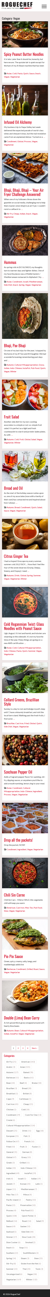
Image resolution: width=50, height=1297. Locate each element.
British (26, 1093)
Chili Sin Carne (14, 895)
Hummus (10, 262)
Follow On (10, 1141)
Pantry (29, 1200)
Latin (37, 1184)
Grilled (30, 969)
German (25, 1152)
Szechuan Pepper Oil (18, 772)
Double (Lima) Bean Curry (21, 1018)
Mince (26, 1194)
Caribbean (23, 1099)
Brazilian (11, 723)
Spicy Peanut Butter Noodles (24, 54)
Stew (6, 911)
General (9, 1152)
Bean (16, 1030)
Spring (21, 285)
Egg (38, 1130)
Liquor (9, 1189)
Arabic (9, 1067)
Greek (9, 1162)
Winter (13, 371)
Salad (33, 439)
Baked (26, 1072)
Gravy (41, 365)
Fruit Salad (11, 417)
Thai (24, 1269)
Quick (26, 73)
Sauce (31, 73)
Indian (22, 213)
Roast (36, 969)
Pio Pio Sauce (13, 956)
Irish (8, 1178)
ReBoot (9, 1221)
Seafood (10, 1231)
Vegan (6, 76)
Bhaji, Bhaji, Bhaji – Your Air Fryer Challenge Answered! (24, 192)
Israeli (25, 281)
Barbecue (11, 969)
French (27, 1141)
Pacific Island (12, 1200)
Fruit (21, 439)
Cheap (16, 213)
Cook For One (31, 1115)
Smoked (29, 1242)
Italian (34, 1178)
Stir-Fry (9, 1263)
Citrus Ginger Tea (16, 556)
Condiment (12, 141)
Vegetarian (15, 76)
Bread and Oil (13, 488)
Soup (21, 1247)
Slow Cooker (12, 1242)
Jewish (9, 1184)
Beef (22, 1083)
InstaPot (26, 368)
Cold (14, 73)
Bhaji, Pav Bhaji (15, 345)
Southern (10, 1253)
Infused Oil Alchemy (18, 122)
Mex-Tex (29, 907)
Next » (34, 1048)
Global (20, 141)
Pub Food (35, 368)
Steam (23, 1258)
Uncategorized (12, 1274)
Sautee (23, 1226)
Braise (34, 1083)
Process (27, 141)
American (11, 907)
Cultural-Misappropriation (26, 365)
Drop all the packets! (18, 840)
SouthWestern (29, 1253)
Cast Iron (19, 723)
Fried (26, 723)
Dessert (9, 1130)
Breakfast (10, 1093)
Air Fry (10, 213)
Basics (27, 1077)
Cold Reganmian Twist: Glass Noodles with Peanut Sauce (24, 626)
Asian (9, 73)
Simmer (9, 1237)
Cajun (8, 1099)
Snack (38, 73)
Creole (9, 1120)
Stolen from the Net (29, 1263)
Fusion (35, 1146)
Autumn (10, 365)
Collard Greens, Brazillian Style (21, 702)
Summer (37, 575)
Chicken (9, 1109)
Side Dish (8, 285)
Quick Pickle (27, 1215)
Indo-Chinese (16, 368)
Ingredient (37, 791)
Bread (17, 507)
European (10, 1136)
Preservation (26, 1205)
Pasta (19, 73)
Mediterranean (35, 281)
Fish (25, 1136)
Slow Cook (26, 1237)
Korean (23, 1184)
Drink (16, 575)
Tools (37, 1269)
